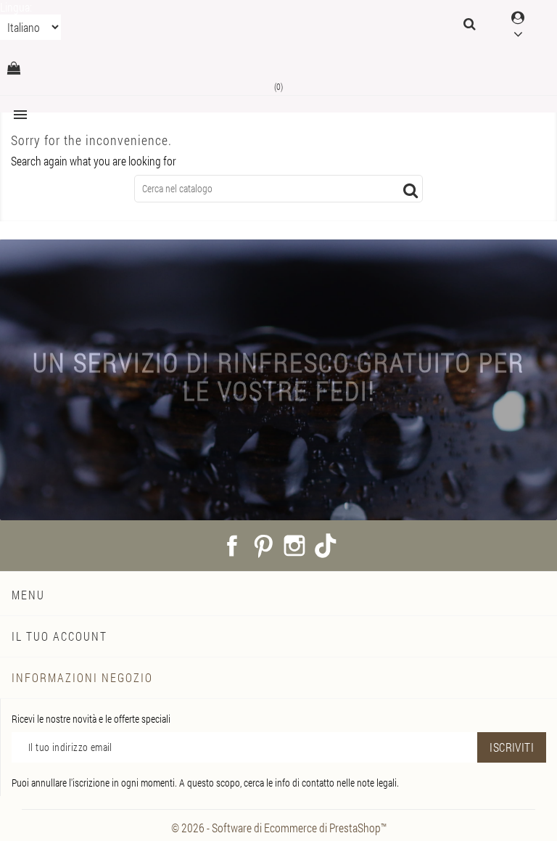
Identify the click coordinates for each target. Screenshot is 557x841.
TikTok (325, 545)
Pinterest (263, 545)
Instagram (294, 545)
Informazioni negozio (82, 677)
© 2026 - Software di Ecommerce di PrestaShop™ (279, 827)
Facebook (232, 545)
